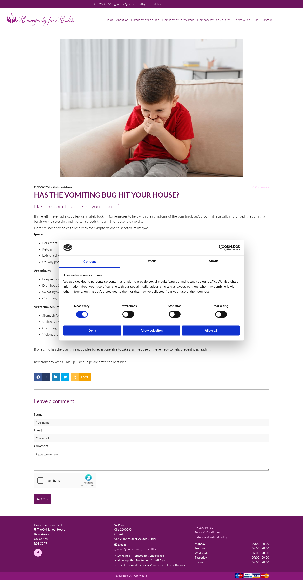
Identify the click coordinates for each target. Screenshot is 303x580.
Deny (92, 330)
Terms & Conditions (207, 532)
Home (109, 19)
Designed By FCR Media (131, 575)
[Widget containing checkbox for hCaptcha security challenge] (65, 480)
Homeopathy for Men (145, 19)
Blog (255, 19)
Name (38, 414)
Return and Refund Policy (211, 537)
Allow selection (152, 330)
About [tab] (213, 261)
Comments (260, 187)
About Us (122, 19)
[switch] (128, 314)
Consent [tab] (89, 262)
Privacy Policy (204, 527)
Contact (266, 19)
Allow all (211, 330)
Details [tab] (152, 261)
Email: (38, 430)
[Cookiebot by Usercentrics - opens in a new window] (222, 247)
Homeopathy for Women (178, 19)
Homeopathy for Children (214, 19)
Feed (84, 377)
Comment (41, 446)
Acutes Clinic (242, 19)
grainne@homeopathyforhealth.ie (135, 549)
